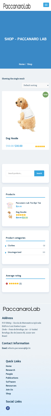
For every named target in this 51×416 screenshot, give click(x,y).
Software (11, 382)
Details (25, 73)
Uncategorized (14, 252)
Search (39, 173)
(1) (15, 283)
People (9, 374)
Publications (12, 378)
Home (22, 64)
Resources (11, 386)
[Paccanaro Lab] (17, 6)
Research (10, 370)
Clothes (11, 246)
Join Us (9, 389)
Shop (29, 64)
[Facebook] (8, 408)
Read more (25, 113)
